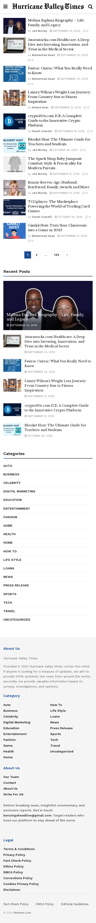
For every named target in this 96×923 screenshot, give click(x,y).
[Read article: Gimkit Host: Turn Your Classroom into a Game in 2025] (14, 231)
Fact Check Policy (17, 860)
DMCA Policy (13, 872)
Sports (10, 594)
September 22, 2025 (66, 30)
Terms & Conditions (19, 849)
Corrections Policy (18, 878)
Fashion (10, 517)
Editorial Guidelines (75, 904)
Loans (8, 568)
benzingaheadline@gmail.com (27, 815)
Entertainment (16, 508)
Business (11, 474)
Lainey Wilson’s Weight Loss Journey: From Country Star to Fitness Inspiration (59, 97)
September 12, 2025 (66, 192)
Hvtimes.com (22, 912)
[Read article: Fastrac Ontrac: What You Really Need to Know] (14, 74)
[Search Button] (90, 6)
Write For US (13, 794)
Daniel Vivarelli (42, 131)
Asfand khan (40, 107)
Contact (9, 782)
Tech (7, 602)
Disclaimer (11, 889)
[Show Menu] (5, 6)
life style (12, 560)
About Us (10, 788)
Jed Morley (39, 30)
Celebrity (12, 483)
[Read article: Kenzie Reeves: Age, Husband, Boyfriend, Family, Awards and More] (14, 188)
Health (9, 534)
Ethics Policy (13, 866)
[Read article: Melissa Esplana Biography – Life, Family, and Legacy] (14, 26)
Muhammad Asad (43, 55)
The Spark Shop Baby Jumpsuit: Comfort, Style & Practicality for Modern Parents (55, 163)
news (8, 577)
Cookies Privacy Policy (21, 884)
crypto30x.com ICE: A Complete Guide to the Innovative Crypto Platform (55, 120)
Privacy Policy (14, 855)
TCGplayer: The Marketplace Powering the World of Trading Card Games (59, 206)
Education (12, 500)
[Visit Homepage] (48, 6)
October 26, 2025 (65, 150)
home (8, 542)
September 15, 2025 (71, 131)
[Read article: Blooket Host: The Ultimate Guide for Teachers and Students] (14, 145)
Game (8, 525)
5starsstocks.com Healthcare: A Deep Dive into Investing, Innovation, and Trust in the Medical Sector (58, 44)
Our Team (11, 777)
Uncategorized (16, 619)
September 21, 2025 (67, 107)
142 (56, 254)
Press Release (16, 585)
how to (10, 551)
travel (9, 611)
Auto (7, 466)
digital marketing (19, 491)
